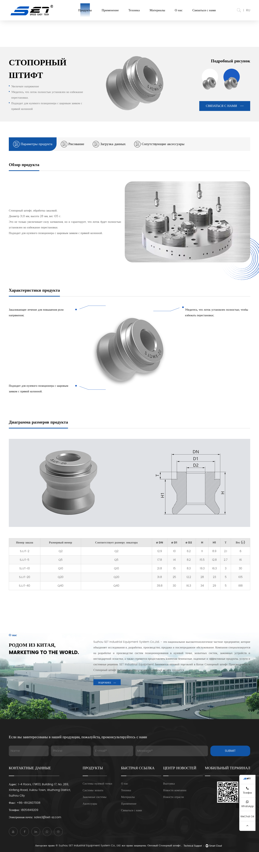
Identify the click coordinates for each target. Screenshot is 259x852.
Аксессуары (90, 803)
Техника (134, 10)
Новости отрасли (173, 797)
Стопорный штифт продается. (166, 670)
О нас (179, 10)
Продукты (85, 10)
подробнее (104, 683)
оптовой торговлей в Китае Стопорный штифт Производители (208, 664)
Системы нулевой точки (97, 783)
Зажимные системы (94, 797)
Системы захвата (93, 790)
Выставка (169, 783)
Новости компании (174, 790)
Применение (110, 10)
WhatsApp (247, 806)
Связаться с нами (204, 10)
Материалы (157, 10)
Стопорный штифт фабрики (110, 670)
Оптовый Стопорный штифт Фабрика (165, 845)
